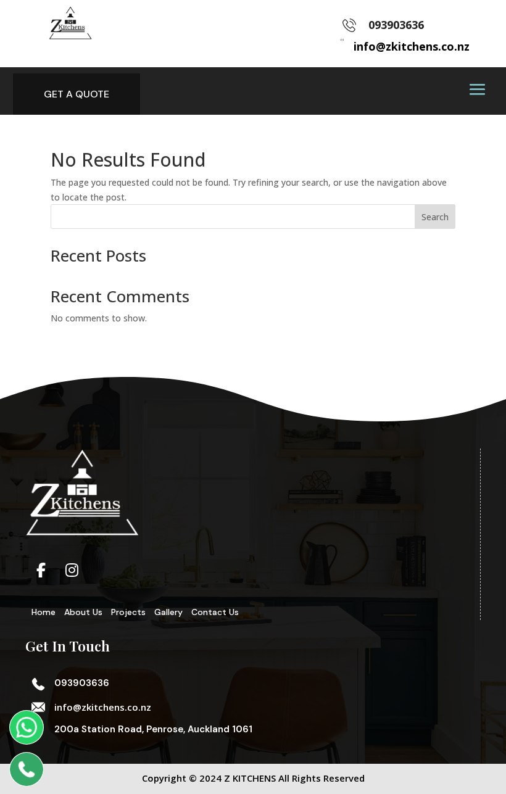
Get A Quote (76, 94)
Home (43, 612)
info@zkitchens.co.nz (102, 707)
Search (435, 217)
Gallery (168, 612)
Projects (128, 612)
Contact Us (215, 612)
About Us (83, 612)
